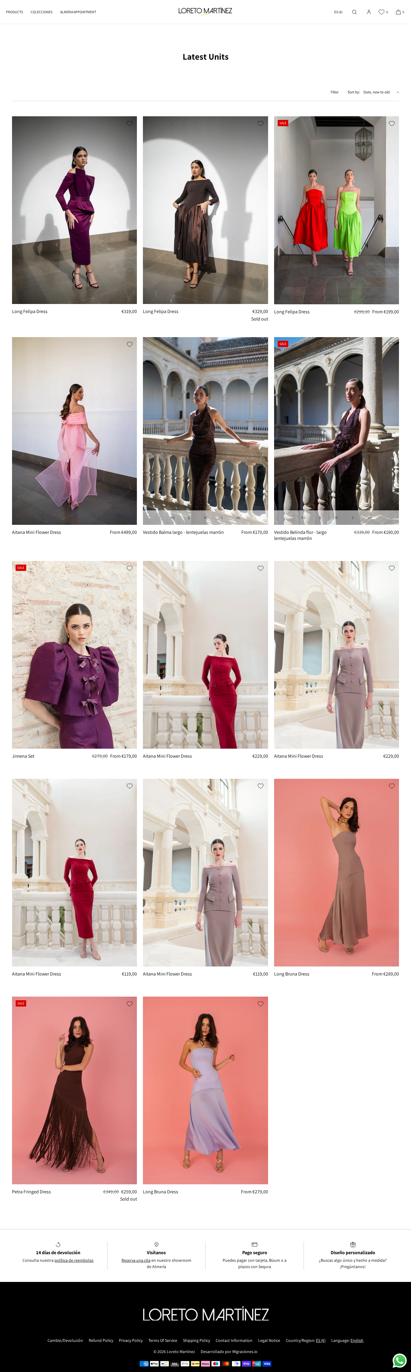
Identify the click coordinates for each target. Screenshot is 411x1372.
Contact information (234, 1340)
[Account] (369, 12)
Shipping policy (196, 1340)
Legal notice (269, 1340)
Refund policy (101, 1340)
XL (238, 517)
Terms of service (162, 1340)
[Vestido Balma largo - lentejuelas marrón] (205, 431)
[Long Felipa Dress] (74, 210)
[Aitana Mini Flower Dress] (74, 431)
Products (14, 12)
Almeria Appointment (78, 12)
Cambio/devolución (65, 1340)
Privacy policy (131, 1340)
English (357, 1340)
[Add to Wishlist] (129, 123)
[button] (354, 12)
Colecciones (41, 12)
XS (172, 517)
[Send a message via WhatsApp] (399, 1360)
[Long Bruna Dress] (336, 872)
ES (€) (338, 12)
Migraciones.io (245, 1351)
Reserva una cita (136, 1260)
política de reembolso (74, 1260)
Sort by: (354, 92)
